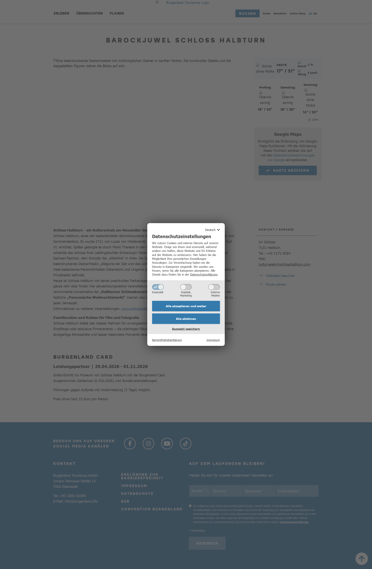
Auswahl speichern (186, 329)
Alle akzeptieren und (186, 306)
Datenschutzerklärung (203, 274)
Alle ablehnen (186, 318)
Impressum (213, 340)
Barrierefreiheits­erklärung (167, 340)
